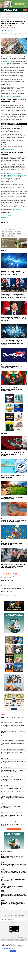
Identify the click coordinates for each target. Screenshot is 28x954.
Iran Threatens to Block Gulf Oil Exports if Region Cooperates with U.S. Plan (11, 753)
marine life (18, 227)
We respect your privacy (14, 922)
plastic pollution (11, 35)
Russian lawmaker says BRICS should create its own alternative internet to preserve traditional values (13, 389)
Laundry (21, 33)
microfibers (5, 34)
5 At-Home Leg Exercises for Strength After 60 (11, 788)
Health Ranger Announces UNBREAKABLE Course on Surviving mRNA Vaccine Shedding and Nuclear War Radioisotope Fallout (13, 872)
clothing (9, 33)
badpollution (5, 33)
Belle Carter (8, 268)
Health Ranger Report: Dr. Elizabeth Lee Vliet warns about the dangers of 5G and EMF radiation (13, 454)
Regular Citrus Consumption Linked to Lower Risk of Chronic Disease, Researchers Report (12, 820)
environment (17, 33)
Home (2, 19)
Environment (7, 19)
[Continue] (25, 919)
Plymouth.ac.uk (4, 217)
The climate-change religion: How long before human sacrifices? (12, 497)
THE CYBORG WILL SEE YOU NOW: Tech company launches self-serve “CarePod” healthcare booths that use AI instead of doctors (12, 342)
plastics (15, 35)
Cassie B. (8, 338)
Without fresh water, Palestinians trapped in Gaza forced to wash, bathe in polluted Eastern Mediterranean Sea (13, 566)
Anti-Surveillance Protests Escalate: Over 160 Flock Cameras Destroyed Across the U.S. (12, 771)
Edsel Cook (8, 27)
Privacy (4, 936)
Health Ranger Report (6, 851)
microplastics (10, 34)
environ (13, 33)
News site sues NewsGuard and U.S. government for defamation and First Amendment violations (11, 366)
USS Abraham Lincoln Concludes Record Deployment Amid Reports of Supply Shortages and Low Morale (12, 726)
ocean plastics (18, 231)
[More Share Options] (11, 30)
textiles (18, 35)
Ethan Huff (8, 386)
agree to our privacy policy (8, 948)
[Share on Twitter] (8, 30)
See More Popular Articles (14, 829)
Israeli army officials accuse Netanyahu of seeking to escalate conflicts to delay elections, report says (12, 721)
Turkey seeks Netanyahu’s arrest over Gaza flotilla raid (12, 740)
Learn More (5, 950)
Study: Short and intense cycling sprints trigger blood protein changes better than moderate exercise (12, 811)
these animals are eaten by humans (14, 139)
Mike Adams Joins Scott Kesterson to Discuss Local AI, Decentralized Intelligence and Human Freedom (13, 865)
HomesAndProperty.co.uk (7, 215)
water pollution (22, 35)
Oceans (6, 35)
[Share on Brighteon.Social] (2, 30)
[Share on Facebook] (5, 30)
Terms (7, 936)
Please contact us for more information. (8, 595)
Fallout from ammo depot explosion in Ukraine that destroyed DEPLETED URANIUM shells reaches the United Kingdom (14, 520)
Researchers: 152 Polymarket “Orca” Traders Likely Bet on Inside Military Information (13, 775)
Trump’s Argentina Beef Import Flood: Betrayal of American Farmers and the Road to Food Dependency (12, 748)
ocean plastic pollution (17, 34)
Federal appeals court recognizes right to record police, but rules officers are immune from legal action (13, 736)
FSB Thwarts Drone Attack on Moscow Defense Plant (12, 717)
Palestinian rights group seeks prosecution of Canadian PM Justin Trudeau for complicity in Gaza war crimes (13, 319)
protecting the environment (7, 149)
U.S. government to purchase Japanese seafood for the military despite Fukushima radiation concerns (13, 543)
